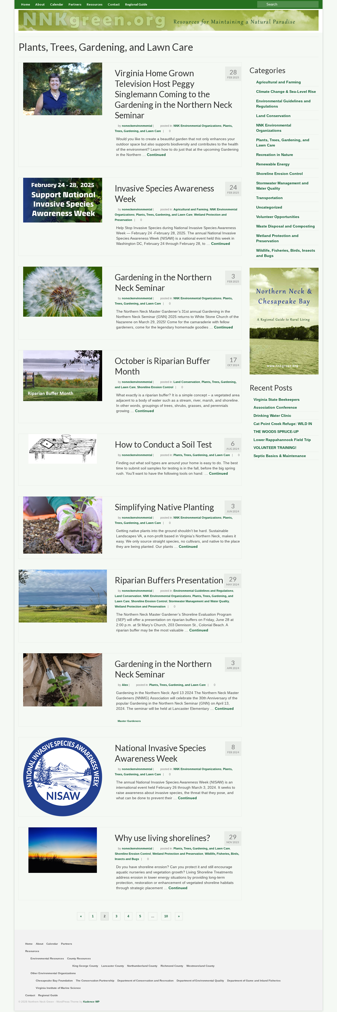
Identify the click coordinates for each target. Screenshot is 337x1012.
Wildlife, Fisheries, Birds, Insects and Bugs (285, 253)
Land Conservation (187, 381)
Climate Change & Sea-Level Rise (286, 91)
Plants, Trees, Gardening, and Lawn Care (164, 214)
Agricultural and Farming (191, 209)
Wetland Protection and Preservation (140, 606)
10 (166, 916)
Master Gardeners (129, 721)
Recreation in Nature (274, 155)
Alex (125, 684)
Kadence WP (91, 1001)
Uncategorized (269, 207)
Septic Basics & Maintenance (280, 456)
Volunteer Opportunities (277, 217)
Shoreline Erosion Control (155, 387)
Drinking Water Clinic (272, 415)
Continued (156, 155)
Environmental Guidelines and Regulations (203, 590)
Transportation (269, 198)
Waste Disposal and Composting (285, 226)
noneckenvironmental (137, 125)
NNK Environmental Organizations (197, 125)
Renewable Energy (273, 164)
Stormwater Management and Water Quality (199, 601)
